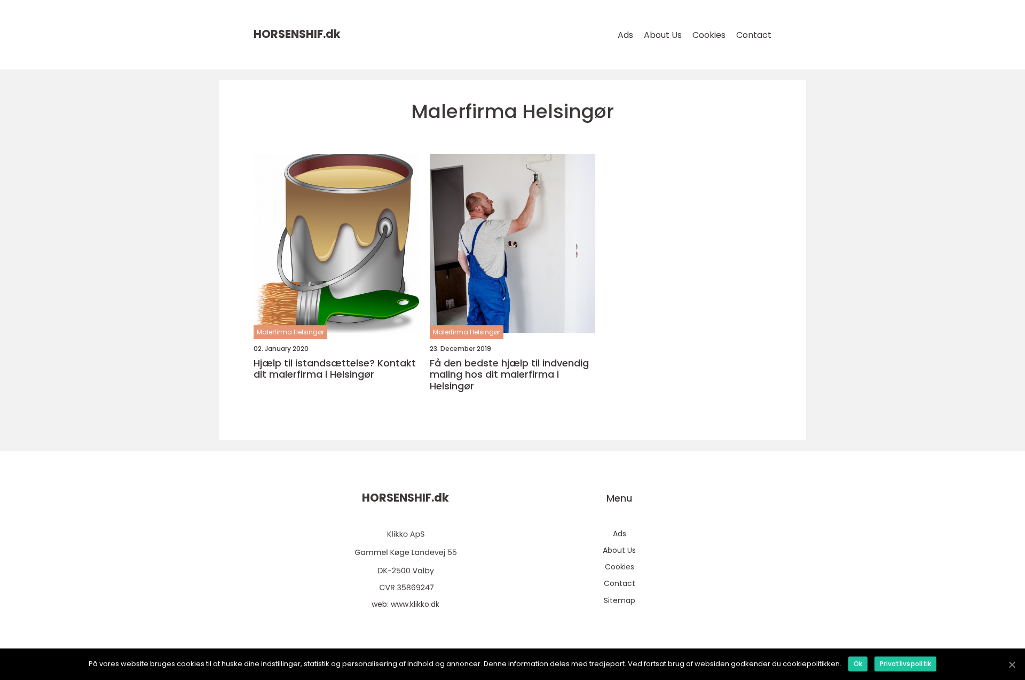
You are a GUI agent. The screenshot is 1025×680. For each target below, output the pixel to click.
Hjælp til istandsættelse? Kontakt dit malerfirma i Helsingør (335, 368)
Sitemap (619, 600)
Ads (625, 35)
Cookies (709, 35)
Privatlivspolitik (905, 663)
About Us (663, 35)
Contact (753, 35)
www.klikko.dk (415, 604)
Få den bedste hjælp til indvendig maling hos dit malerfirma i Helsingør (509, 374)
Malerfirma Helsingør (290, 332)
